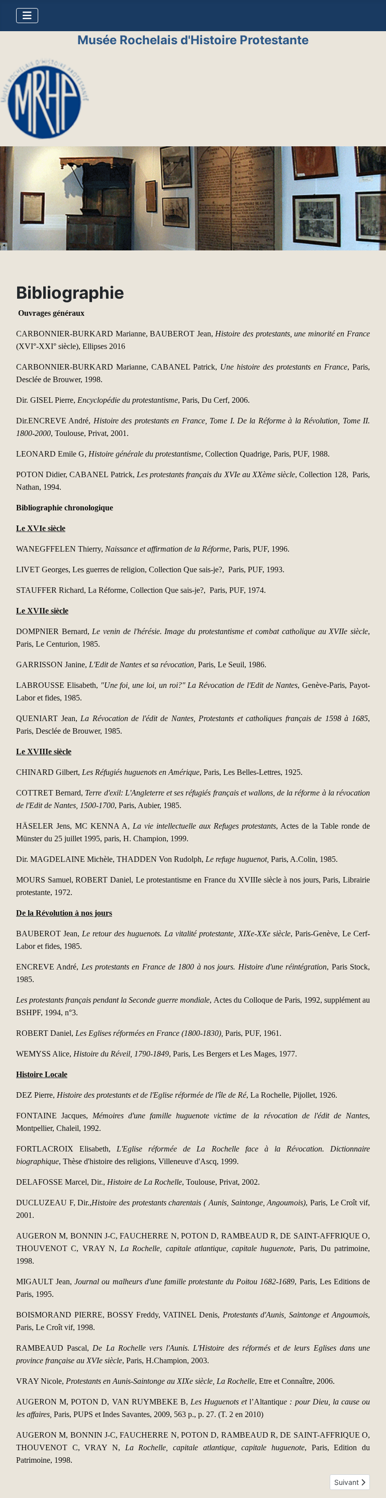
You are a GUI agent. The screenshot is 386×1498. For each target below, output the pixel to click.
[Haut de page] (368, 1479)
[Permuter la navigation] (27, 15)
